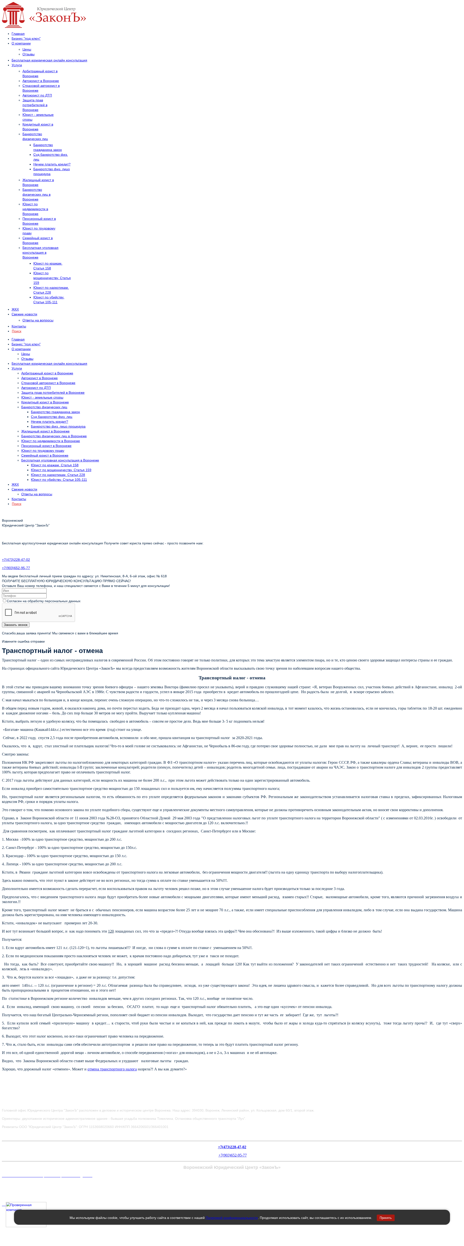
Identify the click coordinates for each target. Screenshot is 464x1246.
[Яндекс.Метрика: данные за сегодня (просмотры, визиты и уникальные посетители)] (12, 1185)
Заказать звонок (16, 625)
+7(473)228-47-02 (16, 560)
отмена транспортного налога (112, 1069)
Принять (386, 1218)
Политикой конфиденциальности (232, 1218)
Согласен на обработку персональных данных (43, 601)
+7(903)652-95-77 (16, 568)
